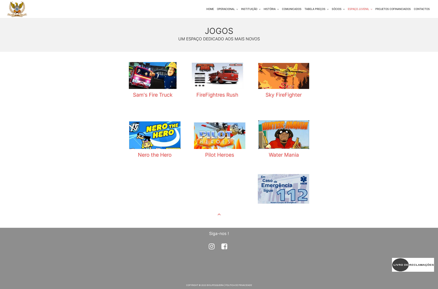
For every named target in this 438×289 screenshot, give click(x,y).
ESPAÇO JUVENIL (358, 9)
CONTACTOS (422, 9)
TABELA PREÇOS (315, 9)
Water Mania (284, 155)
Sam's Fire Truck (152, 95)
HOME (210, 9)
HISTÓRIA (270, 9)
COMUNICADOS (291, 9)
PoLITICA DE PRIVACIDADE (238, 285)
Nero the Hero (155, 155)
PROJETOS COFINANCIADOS (393, 9)
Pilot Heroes (219, 155)
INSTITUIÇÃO (249, 9)
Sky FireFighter (284, 95)
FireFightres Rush (217, 95)
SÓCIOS (337, 9)
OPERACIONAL (226, 9)
